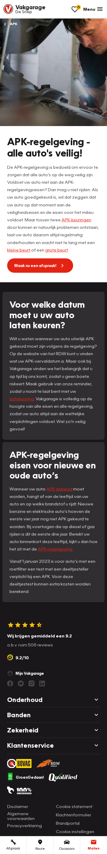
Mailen (94, 848)
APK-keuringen (76, 219)
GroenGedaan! (30, 777)
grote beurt (56, 249)
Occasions (67, 848)
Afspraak (13, 848)
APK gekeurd (59, 488)
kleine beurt (18, 249)
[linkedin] (42, 683)
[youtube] (21, 683)
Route (40, 848)
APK (13, 24)
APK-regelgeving (55, 548)
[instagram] (31, 683)
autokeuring (22, 398)
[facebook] (10, 683)
